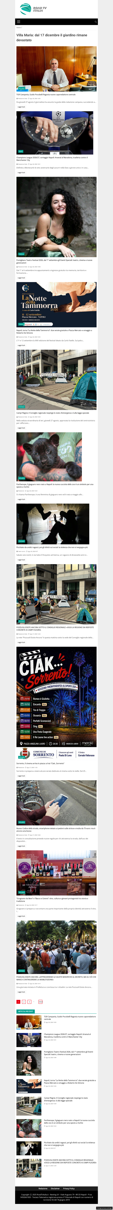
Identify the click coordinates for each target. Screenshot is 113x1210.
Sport (21, 151)
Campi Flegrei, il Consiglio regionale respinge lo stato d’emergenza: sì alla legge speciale (52, 413)
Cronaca (21, 407)
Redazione (43, 1188)
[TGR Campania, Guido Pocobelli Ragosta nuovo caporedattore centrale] (56, 68)
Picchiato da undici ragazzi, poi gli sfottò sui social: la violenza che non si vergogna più (52, 547)
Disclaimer (55, 1188)
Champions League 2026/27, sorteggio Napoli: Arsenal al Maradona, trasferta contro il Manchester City (67, 1035)
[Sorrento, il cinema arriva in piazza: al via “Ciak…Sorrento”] (56, 704)
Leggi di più (21, 107)
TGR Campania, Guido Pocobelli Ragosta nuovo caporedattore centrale (45, 94)
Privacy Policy (68, 1188)
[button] (96, 21)
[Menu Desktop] (18, 21)
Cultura (21, 254)
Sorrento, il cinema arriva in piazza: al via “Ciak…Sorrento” (40, 763)
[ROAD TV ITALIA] (33, 9)
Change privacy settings (104, 1208)
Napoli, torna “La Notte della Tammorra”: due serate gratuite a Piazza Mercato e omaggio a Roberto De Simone (70, 1081)
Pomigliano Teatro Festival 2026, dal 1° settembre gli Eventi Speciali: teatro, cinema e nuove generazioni (68, 1053)
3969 (40, 1002)
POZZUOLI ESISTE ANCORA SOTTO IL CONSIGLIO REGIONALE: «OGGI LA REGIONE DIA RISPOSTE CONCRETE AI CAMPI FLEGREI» (70, 1161)
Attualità (21, 88)
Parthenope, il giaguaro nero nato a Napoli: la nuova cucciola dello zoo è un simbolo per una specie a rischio (69, 1121)
